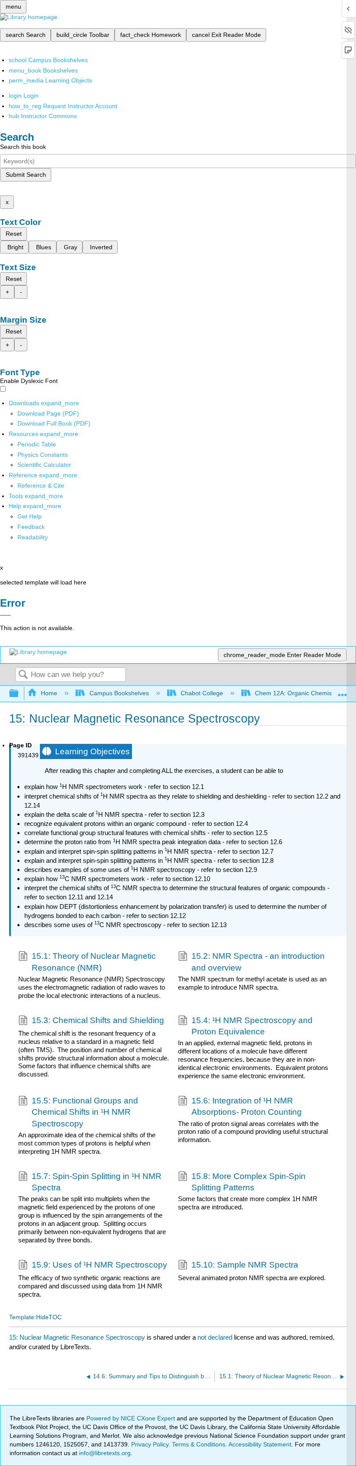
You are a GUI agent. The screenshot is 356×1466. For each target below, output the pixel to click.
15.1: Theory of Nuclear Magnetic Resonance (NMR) (94, 961)
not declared (216, 1337)
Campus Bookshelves (119, 693)
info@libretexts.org (104, 1452)
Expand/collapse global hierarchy (19, 693)
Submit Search (26, 174)
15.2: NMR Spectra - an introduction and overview (258, 961)
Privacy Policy (149, 1444)
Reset (14, 233)
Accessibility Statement (259, 1444)
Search (23, 675)
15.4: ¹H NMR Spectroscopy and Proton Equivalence (252, 1026)
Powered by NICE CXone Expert (131, 1418)
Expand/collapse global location (342, 691)
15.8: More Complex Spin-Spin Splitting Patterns (248, 1182)
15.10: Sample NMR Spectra (244, 1264)
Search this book (23, 146)
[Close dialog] (5, 615)
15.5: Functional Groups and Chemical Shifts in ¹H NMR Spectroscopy (85, 1112)
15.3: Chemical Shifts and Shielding (98, 1020)
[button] (31, 526)
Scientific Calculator (44, 464)
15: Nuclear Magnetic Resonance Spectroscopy (77, 1337)
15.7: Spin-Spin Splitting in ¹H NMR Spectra (97, 1182)
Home (49, 693)
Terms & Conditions (198, 1444)
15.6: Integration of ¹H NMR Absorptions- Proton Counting (246, 1106)
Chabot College (202, 693)
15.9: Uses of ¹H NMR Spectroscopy (99, 1264)
